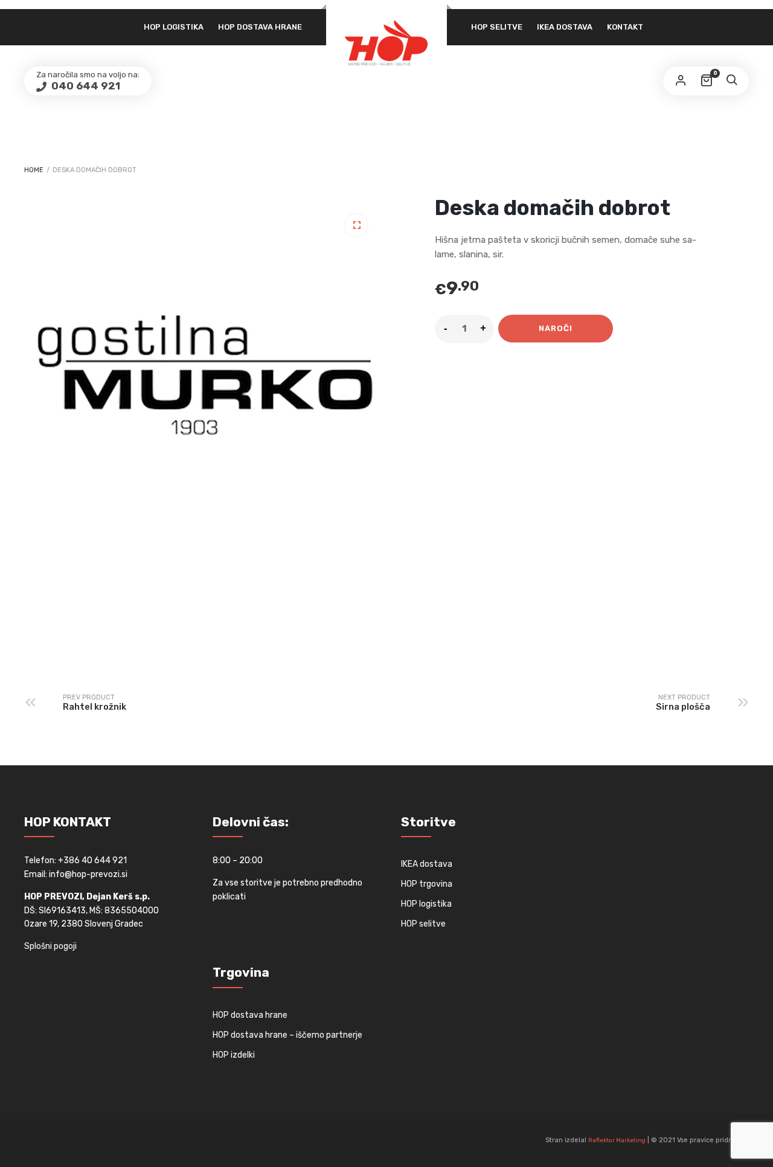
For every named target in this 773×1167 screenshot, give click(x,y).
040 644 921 (84, 86)
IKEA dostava (564, 26)
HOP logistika (174, 26)
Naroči (556, 328)
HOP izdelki (234, 1055)
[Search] (731, 81)
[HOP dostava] (386, 42)
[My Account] (680, 81)
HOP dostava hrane (260, 26)
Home (33, 170)
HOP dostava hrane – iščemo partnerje (287, 1035)
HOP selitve (496, 26)
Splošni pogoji (50, 946)
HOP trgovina (426, 884)
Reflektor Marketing (617, 1140)
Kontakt (625, 26)
